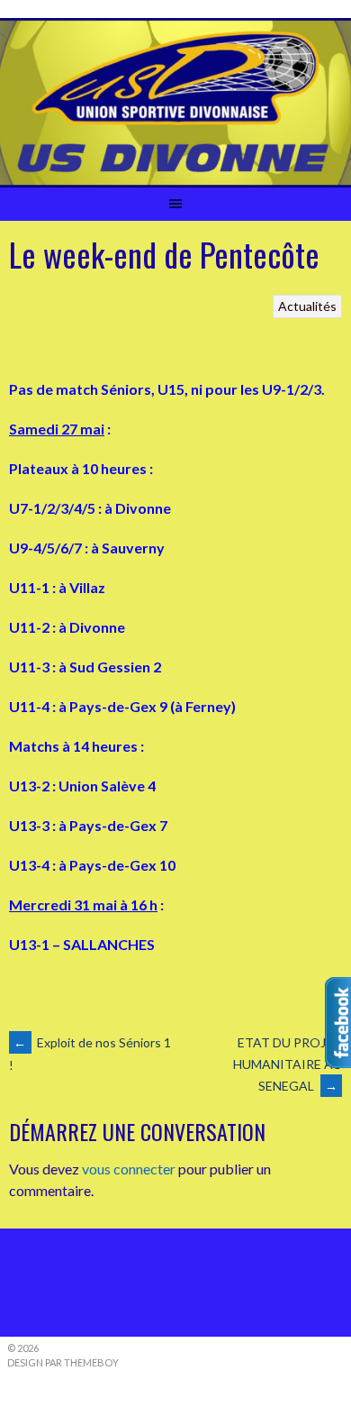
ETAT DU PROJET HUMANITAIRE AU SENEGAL (287, 1064)
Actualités (307, 306)
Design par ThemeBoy (63, 1362)
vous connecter (129, 1168)
